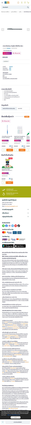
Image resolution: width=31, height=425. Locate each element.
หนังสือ (6, 322)
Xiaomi (11, 362)
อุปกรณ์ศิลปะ (14, 12)
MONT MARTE (7, 346)
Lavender (10, 323)
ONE (3, 381)
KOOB (3, 328)
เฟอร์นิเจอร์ (12, 378)
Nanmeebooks (16, 328)
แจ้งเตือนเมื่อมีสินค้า (18, 422)
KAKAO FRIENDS (18, 354)
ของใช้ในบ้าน (9, 360)
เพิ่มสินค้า (9, 150)
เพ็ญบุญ (14, 325)
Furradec (13, 381)
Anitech (25, 360)
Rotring (17, 337)
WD (3, 372)
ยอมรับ (15, 417)
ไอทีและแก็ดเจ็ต (13, 368)
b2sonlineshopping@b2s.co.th (11, 206)
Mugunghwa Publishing (12, 326)
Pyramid (16, 344)
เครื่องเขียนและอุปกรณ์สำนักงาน (11, 335)
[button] (2, 29)
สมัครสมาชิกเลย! (14, 408)
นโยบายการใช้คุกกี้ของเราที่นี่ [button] (13, 415)
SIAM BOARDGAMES (7, 356)
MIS (24, 325)
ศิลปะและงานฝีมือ (5, 12)
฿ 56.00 (5, 57)
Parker (8, 337)
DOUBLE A (7, 338)
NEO (6, 371)
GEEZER (18, 372)
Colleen (6, 344)
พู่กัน (20, 12)
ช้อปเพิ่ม (26, 116)
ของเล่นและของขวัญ (15, 352)
